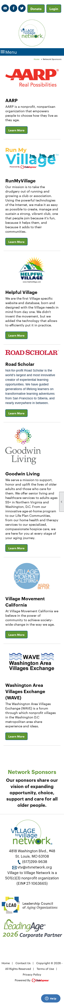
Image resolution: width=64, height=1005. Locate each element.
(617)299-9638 (34, 861)
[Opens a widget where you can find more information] (50, 998)
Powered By (23, 980)
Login (53, 8)
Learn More (16, 130)
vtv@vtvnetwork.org (34, 866)
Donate (36, 8)
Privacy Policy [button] (32, 974)
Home (36, 59)
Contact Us (23, 963)
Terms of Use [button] (45, 969)
